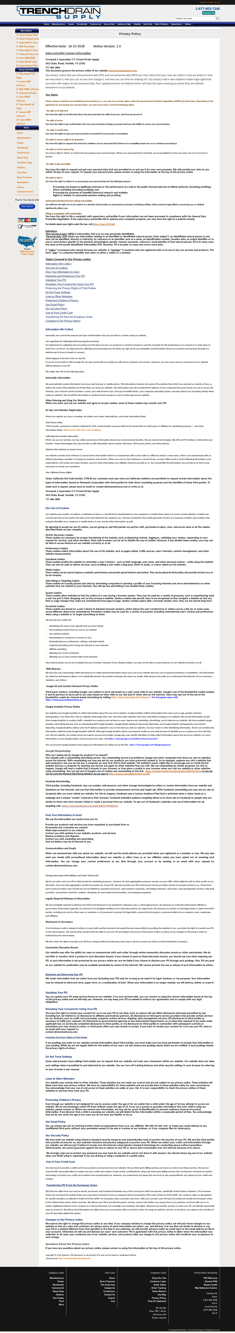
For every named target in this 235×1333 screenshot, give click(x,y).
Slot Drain (147, 24)
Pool (61, 1301)
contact (210, 2)
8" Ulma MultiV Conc (26, 62)
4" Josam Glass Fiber (27, 35)
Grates (71, 24)
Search (111, 1298)
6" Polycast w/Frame (26, 93)
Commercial (95, 24)
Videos (188, 24)
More (61, 1304)
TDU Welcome (210, 1278)
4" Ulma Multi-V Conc (27, 42)
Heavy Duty (109, 24)
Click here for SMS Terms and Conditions (82, 430)
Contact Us (109, 1294)
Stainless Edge (124, 24)
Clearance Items (25, 191)
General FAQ (211, 1281)
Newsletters (176, 24)
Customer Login (158, 1281)
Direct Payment (107, 1281)
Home (46, 24)
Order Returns (159, 1291)
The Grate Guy (108, 1285)
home (202, 2)
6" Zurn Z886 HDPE (25, 58)
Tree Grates (58, 1298)
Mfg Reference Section (206, 1288)
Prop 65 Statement (157, 1301)
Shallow (137, 24)
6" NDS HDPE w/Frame (27, 89)
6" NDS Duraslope (25, 46)
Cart (113, 1301)
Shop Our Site (159, 1278)
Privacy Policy (159, 1298)
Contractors (109, 1291)
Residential (82, 24)
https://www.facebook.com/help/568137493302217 (90, 806)
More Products (161, 24)
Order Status (160, 1285)
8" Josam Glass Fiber (27, 65)
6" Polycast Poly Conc (27, 54)
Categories (109, 1288)
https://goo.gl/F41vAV (104, 224)
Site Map (161, 1294)
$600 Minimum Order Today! (27, 252)
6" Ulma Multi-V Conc (27, 50)
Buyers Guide (210, 1285)
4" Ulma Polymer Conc (27, 39)
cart (218, 2)
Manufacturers (58, 24)
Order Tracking (158, 1288)
